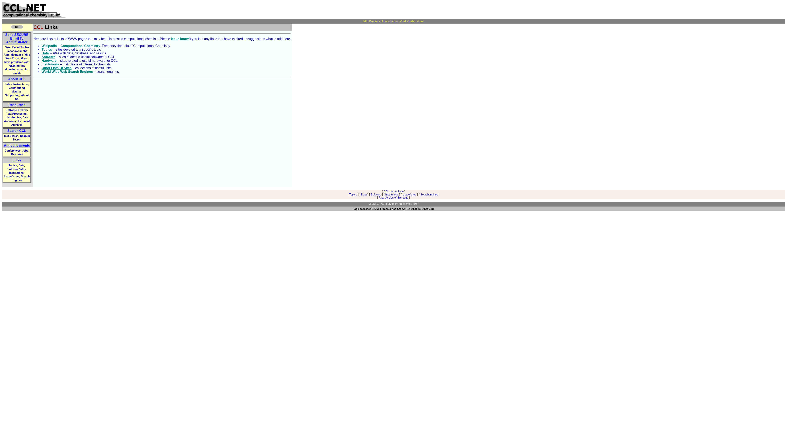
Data (21, 165)
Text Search (11, 135)
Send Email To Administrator (16, 38)
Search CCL (16, 130)
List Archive (13, 117)
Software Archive (16, 110)
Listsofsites (409, 194)
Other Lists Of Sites (57, 68)
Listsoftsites (11, 176)
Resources (16, 105)
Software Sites (16, 169)
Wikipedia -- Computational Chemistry (71, 46)
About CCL (17, 79)
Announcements (17, 145)
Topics (13, 165)
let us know (180, 39)
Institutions (16, 172)
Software (48, 57)
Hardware (49, 60)
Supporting (12, 95)
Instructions (20, 84)
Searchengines (429, 194)
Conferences (12, 150)
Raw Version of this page (393, 197)
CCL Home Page (394, 191)
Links (17, 160)
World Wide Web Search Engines (67, 71)
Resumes (17, 154)
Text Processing (16, 113)
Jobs (25, 150)
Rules (8, 84)
